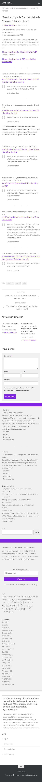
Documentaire (7, 630)
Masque (4, 663)
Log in (6, 739)
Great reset (29, 596)
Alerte (4, 622)
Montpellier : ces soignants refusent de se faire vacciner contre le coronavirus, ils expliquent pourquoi (29, 329)
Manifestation (6, 660)
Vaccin (23, 608)
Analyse (5, 434)
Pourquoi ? (22, 8)
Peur (29, 602)
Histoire (6, 600)
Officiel (6, 602)
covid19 (5, 8)
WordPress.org (9, 754)
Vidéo (24, 283)
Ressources (33, 8)
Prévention (5, 674)
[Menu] (39, 3)
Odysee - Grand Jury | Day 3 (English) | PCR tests (18, 52)
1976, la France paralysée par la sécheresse (17, 489)
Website (7, 379)
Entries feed (8, 744)
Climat (5, 452)
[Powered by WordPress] (13, 775)
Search (4, 529)
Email (24, 371)
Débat (4, 652)
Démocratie (6, 655)
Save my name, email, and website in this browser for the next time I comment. (19, 389)
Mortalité (5, 666)
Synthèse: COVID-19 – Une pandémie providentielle (21, 418)
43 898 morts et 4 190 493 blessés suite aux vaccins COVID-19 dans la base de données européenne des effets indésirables (20, 516)
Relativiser (10, 283)
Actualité (6, 432)
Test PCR (5, 11)
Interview (13, 8)
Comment (8, 356)
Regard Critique (9, 25)
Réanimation (6, 676)
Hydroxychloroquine (21, 599)
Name (6, 371)
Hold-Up (5, 647)
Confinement (11, 596)
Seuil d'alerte (28, 606)
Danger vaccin (6, 684)
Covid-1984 (6, 2)
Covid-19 (6, 410)
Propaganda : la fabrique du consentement (16, 500)
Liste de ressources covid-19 (13, 413)
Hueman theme (32, 775)
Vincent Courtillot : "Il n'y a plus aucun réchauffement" (20, 494)
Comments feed (9, 749)
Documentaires (8, 440)
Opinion (18, 602)
